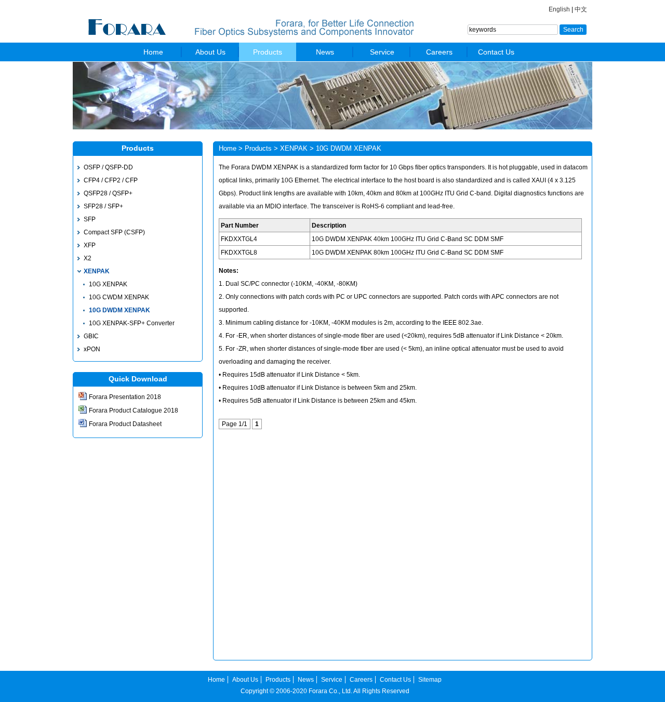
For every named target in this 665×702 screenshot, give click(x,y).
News (325, 52)
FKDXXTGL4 (239, 239)
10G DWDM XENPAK (119, 310)
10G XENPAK (108, 284)
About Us (210, 52)
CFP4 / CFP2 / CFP (111, 180)
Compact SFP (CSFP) (114, 232)
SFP (90, 219)
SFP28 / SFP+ (103, 206)
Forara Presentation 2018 (125, 397)
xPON (92, 349)
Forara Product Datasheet (125, 424)
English (559, 9)
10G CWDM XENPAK (119, 297)
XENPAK (97, 271)
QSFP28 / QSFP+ (108, 193)
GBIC (91, 336)
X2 (87, 258)
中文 (581, 9)
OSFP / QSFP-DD (108, 167)
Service (382, 52)
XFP (90, 245)
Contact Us (496, 52)
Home (153, 52)
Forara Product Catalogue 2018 (133, 410)
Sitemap (430, 679)
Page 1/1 (234, 424)
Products (267, 52)
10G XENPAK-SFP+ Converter (132, 323)
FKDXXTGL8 (239, 252)
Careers (439, 52)
